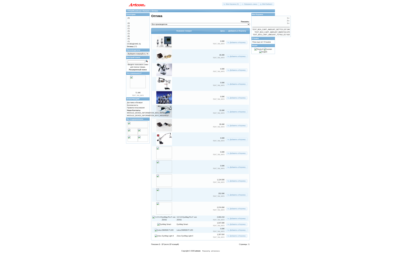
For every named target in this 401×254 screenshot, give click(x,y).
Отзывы (255, 38)
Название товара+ (184, 31)
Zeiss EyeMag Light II (185, 236)
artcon (197, 251)
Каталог (146, 11)
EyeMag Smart (182, 224)
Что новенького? (134, 73)
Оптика (155, 11)
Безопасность (132, 105)
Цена (222, 31)
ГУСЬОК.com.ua (134, 11)
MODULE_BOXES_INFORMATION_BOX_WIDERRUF (148, 115)
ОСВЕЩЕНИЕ (132, 44)
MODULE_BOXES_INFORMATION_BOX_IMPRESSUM (148, 113)
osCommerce (215, 251)
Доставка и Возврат (135, 102)
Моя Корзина (257, 14)
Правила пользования (136, 108)
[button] (231, 4)
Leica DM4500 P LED (185, 230)
